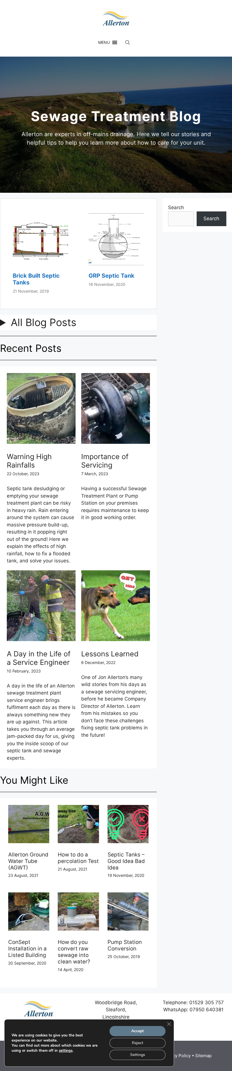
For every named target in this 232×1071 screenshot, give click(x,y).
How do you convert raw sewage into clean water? (74, 952)
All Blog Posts (43, 322)
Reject (137, 1043)
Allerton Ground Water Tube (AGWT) (28, 861)
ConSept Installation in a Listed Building (27, 948)
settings (65, 1050)
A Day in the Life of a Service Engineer (38, 658)
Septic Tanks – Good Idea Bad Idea (126, 861)
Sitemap (203, 1055)
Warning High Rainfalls (29, 460)
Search (176, 207)
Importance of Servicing (104, 460)
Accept (137, 1031)
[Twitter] (223, 2)
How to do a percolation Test (78, 857)
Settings (137, 1054)
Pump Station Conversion (125, 945)
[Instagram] (216, 2)
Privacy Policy (177, 1055)
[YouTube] (229, 2)
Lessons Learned (110, 654)
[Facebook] (209, 2)
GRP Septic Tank (111, 275)
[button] (128, 42)
